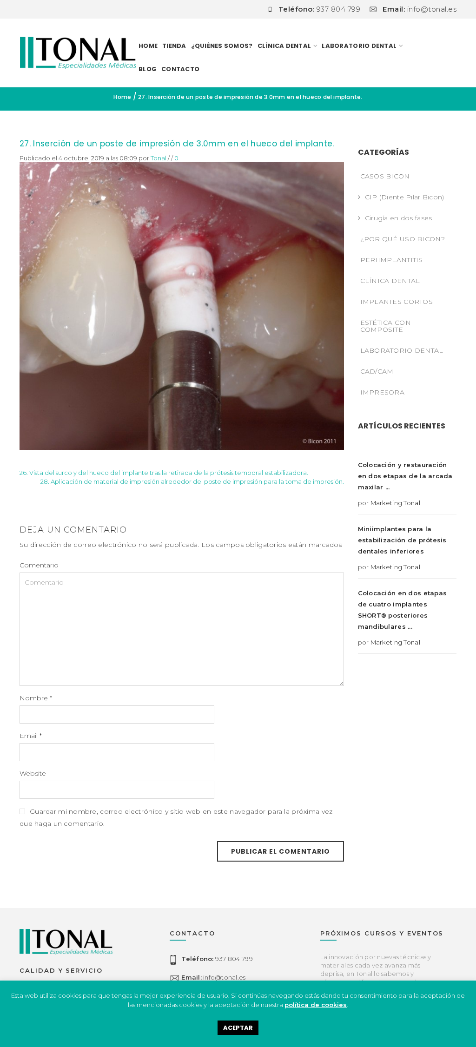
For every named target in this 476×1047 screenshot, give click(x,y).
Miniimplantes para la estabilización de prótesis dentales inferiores (402, 540)
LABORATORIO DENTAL (359, 45)
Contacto (180, 69)
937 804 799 (216, 958)
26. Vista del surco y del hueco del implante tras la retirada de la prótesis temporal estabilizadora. (164, 472)
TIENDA (174, 45)
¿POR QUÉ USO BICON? (402, 239)
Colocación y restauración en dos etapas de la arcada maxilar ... (405, 476)
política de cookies (315, 1004)
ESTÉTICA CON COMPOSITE (385, 326)
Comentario (39, 565)
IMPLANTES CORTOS (396, 301)
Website (33, 773)
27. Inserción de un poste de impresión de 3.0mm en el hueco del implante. (177, 143)
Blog (148, 69)
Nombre (36, 698)
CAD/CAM (377, 371)
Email (31, 735)
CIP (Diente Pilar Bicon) (404, 197)
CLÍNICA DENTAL (390, 281)
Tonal (158, 158)
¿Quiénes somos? (222, 45)
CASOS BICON (385, 176)
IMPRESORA (382, 392)
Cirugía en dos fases (398, 218)
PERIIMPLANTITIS (391, 260)
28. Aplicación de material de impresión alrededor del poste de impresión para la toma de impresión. (192, 481)
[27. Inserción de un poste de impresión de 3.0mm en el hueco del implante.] (182, 305)
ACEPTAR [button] (238, 1027)
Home (148, 45)
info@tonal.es (213, 977)
